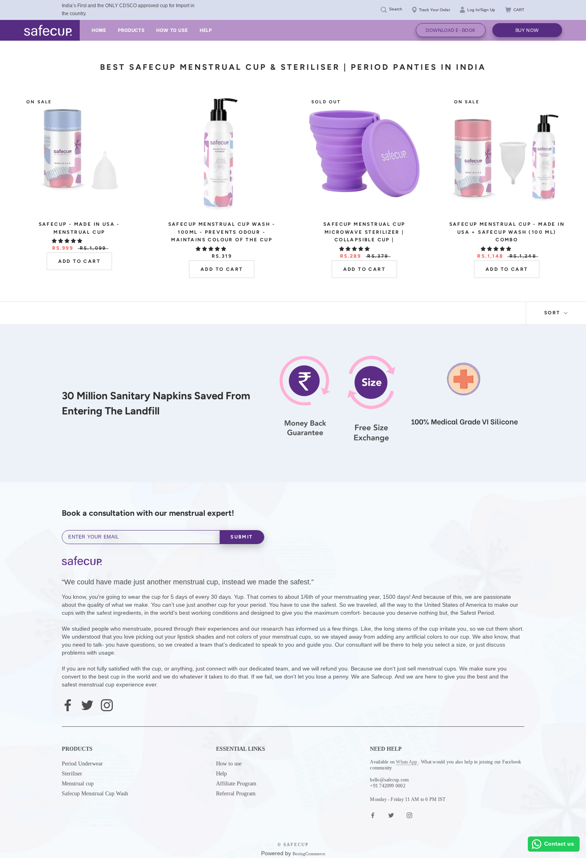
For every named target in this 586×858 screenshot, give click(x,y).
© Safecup (293, 844)
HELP (206, 29)
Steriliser (72, 774)
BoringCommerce (309, 853)
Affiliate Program (236, 784)
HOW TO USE (172, 29)
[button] (67, 241)
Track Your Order (434, 10)
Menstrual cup (78, 784)
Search (395, 9)
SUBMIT (241, 537)
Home (99, 29)
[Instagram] (107, 704)
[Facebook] (68, 704)
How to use (229, 764)
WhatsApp (407, 762)
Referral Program (236, 794)
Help (221, 774)
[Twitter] (87, 704)
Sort (553, 313)
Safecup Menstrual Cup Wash (95, 794)
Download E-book (451, 29)
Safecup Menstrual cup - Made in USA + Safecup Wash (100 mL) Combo (506, 232)
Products (131, 29)
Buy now (527, 29)
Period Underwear (82, 764)
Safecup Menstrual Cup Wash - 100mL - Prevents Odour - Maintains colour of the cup (221, 232)
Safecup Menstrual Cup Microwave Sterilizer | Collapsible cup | (364, 232)
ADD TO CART (79, 261)
